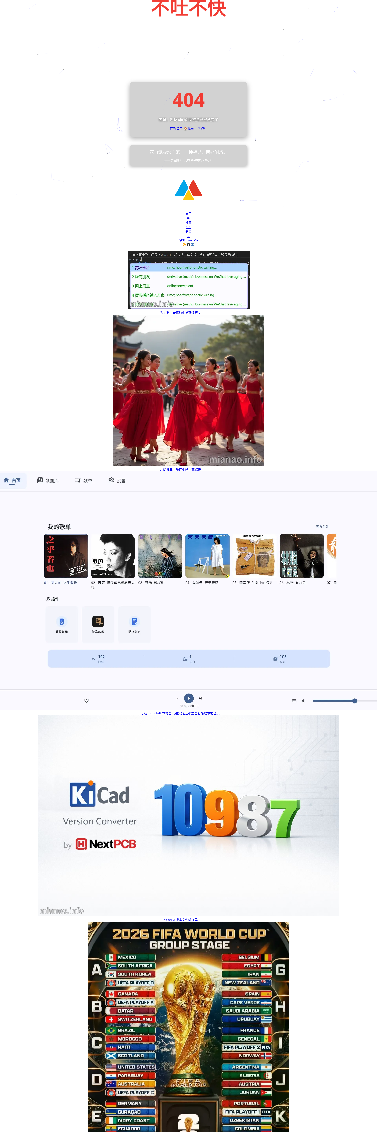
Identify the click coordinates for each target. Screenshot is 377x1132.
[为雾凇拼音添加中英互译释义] (189, 308)
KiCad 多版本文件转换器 (180, 920)
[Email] (192, 244)
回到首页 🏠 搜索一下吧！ (188, 129)
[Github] (188, 244)
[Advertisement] (188, 52)
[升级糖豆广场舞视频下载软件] (188, 464)
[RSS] (185, 244)
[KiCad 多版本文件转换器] (188, 915)
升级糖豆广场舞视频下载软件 (180, 469)
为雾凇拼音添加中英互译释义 (180, 313)
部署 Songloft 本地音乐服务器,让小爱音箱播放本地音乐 (181, 713)
